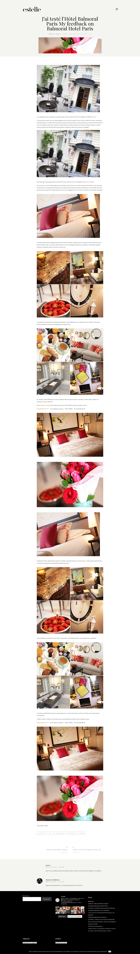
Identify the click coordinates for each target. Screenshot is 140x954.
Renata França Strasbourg (95, 926)
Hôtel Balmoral (41, 409)
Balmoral (93, 117)
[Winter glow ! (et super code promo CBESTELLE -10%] (79, 908)
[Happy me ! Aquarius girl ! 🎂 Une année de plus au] (75, 908)
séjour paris (59, 833)
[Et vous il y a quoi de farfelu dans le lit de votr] (64, 908)
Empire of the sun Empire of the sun (87, 849)
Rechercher (26, 895)
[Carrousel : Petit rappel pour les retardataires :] (82, 912)
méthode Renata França (104, 912)
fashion (64, 852)
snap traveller (70, 833)
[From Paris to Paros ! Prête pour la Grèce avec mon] (61, 908)
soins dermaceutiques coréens (102, 930)
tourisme (81, 833)
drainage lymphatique (94, 910)
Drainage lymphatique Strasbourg (97, 917)
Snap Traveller (46, 405)
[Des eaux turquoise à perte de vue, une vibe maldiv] (57, 912)
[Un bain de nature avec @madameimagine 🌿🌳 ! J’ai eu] (72, 908)
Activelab (90, 919)
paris (50, 833)
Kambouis (91, 903)
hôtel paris (41, 833)
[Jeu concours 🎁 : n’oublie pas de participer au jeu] (82, 908)
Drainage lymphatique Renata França (98, 906)
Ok (109, 951)
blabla (65, 34)
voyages (84, 34)
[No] (138, 952)
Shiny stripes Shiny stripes (57, 849)
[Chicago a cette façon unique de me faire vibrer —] (64, 912)
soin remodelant (104, 910)
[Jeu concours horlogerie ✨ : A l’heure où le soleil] (61, 912)
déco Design (74, 34)
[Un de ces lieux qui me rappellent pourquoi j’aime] (72, 912)
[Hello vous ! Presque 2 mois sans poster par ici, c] (68, 908)
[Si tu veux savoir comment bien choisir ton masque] (57, 908)
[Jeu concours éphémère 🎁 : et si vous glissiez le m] (79, 912)
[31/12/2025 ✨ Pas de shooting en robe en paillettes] (68, 912)
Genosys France (92, 928)
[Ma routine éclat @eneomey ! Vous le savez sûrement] (75, 912)
